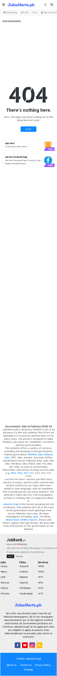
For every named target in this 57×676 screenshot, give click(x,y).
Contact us (26, 665)
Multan (24, 577)
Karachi (24, 566)
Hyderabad (26, 593)
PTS (32, 473)
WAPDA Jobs (35, 454)
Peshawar (25, 588)
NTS (26, 473)
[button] (3, 4)
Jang (35, 516)
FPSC (20, 473)
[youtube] (25, 645)
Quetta (24, 582)
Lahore (24, 571)
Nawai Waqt (12, 519)
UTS (41, 588)
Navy (4, 571)
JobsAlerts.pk (11, 504)
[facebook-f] (17, 645)
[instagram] (32, 645)
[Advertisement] (28, 51)
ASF (4, 577)
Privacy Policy (43, 665)
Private (6, 593)
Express (33, 519)
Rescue (5, 582)
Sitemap (28, 669)
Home (28, 129)
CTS (41, 593)
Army (4, 566)
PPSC (13, 473)
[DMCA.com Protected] (15, 556)
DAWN (23, 519)
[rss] (39, 645)
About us (11, 665)
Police (5, 588)
